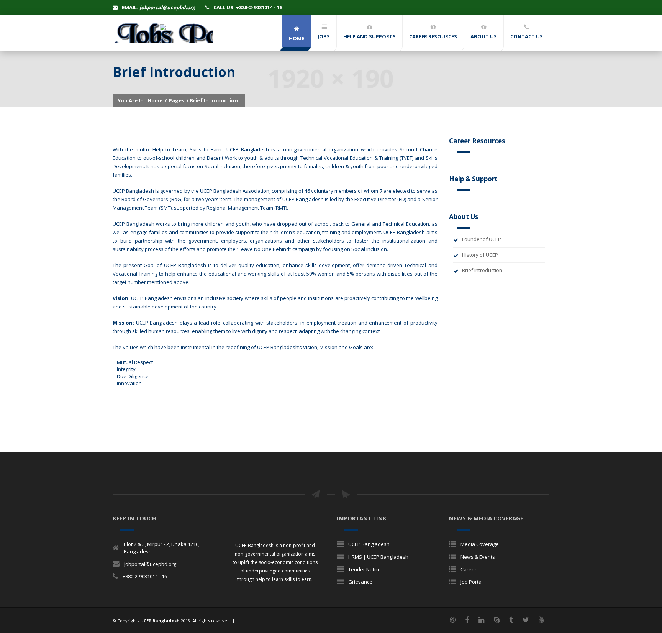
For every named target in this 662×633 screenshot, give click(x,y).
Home (154, 100)
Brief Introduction (482, 270)
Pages (176, 100)
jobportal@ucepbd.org (150, 564)
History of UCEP (480, 254)
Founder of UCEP (481, 239)
